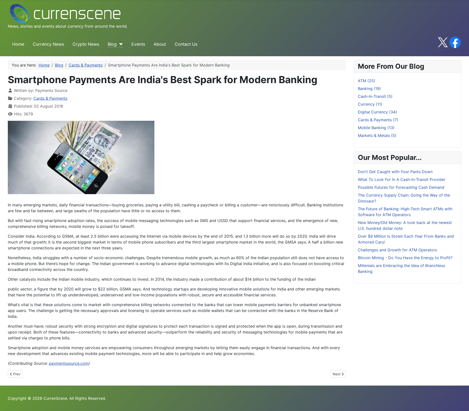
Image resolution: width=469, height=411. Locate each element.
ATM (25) (366, 80)
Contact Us (186, 44)
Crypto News (86, 44)
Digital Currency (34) (377, 112)
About (160, 44)
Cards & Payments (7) (378, 119)
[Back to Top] (460, 402)
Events (138, 44)
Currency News (48, 44)
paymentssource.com (68, 363)
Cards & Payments (50, 98)
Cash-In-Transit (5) (375, 96)
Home (18, 44)
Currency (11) (370, 104)
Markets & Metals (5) (377, 135)
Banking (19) (369, 88)
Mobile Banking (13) (376, 127)
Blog (112, 44)
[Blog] (120, 44)
